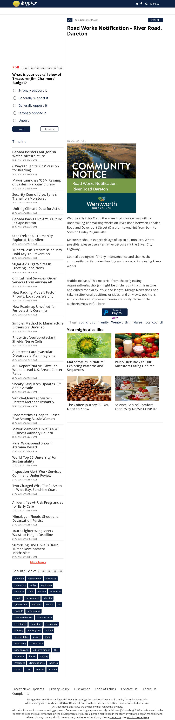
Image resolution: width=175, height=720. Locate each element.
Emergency (20, 643)
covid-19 (19, 611)
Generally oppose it (32, 105)
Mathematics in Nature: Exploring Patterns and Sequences (85, 366)
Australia (19, 578)
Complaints (20, 694)
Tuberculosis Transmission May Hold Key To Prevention (37, 252)
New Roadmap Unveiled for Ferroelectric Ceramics (34, 308)
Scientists (19, 656)
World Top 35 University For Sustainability (34, 459)
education (36, 623)
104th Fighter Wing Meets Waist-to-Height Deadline (32, 533)
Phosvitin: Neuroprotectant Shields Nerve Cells (34, 339)
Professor (55, 591)
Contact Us (129, 689)
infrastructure (44, 617)
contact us (115, 717)
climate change (37, 662)
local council (154, 322)
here (101, 304)
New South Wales (24, 617)
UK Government (41, 649)
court (28, 669)
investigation (34, 630)
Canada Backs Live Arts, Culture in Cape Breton (37, 221)
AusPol (49, 630)
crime (48, 636)
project (36, 636)
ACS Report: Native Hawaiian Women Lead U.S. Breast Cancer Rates (37, 370)
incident (53, 669)
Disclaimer (82, 689)
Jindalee (136, 322)
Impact (18, 669)
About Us (149, 689)
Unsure (23, 120)
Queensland (21, 604)
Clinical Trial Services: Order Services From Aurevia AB (34, 280)
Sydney (44, 656)
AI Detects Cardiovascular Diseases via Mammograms (33, 354)
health (18, 598)
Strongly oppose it (32, 113)
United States (22, 636)
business (37, 604)
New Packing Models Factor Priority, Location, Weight (34, 294)
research (19, 591)
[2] (138, 710)
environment (32, 598)
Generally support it (33, 98)
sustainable (37, 643)
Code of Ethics (105, 689)
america (53, 662)
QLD (56, 649)
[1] (135, 710)
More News (38, 562)
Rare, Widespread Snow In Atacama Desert (32, 445)
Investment (20, 623)
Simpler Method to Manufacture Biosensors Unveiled (38, 325)
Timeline (19, 141)
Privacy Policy (59, 689)
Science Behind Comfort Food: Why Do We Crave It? (136, 407)
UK (59, 604)
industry (19, 630)
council (84, 322)
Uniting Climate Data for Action (37, 208)
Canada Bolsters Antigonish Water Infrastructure (34, 154)
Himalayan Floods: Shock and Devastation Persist (35, 518)
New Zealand (21, 649)
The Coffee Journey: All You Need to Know (88, 407)
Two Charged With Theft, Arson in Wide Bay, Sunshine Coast (37, 488)
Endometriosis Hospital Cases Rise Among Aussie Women (35, 417)
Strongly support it (32, 90)
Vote (21, 129)
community (100, 322)
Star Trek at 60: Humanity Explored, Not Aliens (32, 238)
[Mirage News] (26, 4)
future (32, 656)
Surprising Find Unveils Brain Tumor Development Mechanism (35, 549)
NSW (31, 591)
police (33, 585)
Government (35, 578)
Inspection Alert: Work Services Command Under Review (36, 473)
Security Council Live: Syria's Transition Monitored (34, 196)
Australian (46, 585)
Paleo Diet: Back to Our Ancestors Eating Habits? (134, 364)
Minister (48, 598)
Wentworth (119, 322)
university (51, 578)
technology (51, 623)
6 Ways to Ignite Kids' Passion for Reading (35, 168)
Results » (49, 129)
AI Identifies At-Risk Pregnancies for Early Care (37, 504)
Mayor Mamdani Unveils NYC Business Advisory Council (35, 431)
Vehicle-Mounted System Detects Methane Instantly (33, 400)
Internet (40, 669)
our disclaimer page (138, 717)
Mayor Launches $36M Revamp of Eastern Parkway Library (36, 182)
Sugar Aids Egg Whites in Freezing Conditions (31, 266)
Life (69, 19)
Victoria (42, 591)
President (20, 662)
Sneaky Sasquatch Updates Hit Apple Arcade (36, 386)
